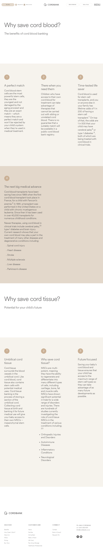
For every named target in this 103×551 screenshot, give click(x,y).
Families (30, 532)
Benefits (6, 529)
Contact (54, 529)
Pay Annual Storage (33, 543)
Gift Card (31, 540)
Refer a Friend (86, 4)
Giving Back (31, 535)
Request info (20, 4)
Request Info (56, 535)
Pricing (6, 540)
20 (42, 429)
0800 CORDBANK (85, 525)
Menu (97, 5)
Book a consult (29, 4)
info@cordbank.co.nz (83, 530)
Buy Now (8, 4)
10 (40, 226)
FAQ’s (6, 538)
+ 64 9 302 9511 (83, 527)
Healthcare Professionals (35, 546)
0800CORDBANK (72, 4)
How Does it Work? (9, 532)
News (30, 529)
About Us (7, 535)
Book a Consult (56, 532)
